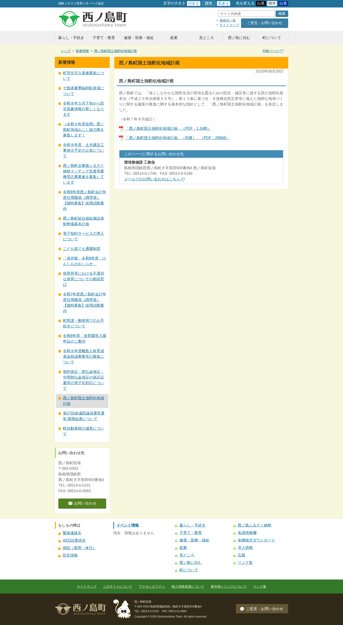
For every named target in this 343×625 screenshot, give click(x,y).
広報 (241, 555)
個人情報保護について (188, 586)
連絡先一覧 (228, 20)
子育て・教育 (104, 38)
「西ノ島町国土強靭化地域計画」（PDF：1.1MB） (168, 128)
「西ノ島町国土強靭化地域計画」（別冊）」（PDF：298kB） (177, 138)
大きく (223, 3)
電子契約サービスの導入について (83, 236)
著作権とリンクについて (229, 586)
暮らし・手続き (71, 38)
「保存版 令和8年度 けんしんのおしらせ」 (84, 261)
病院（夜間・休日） (79, 548)
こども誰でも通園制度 (81, 249)
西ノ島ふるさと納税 (254, 525)
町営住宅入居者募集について (83, 76)
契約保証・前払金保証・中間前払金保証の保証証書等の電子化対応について (83, 380)
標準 (208, 3)
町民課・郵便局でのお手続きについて (83, 323)
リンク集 (245, 563)
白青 (283, 3)
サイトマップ (229, 25)
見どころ (206, 38)
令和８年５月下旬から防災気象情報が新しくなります (83, 108)
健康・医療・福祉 (139, 38)
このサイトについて (117, 586)
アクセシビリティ (152, 586)
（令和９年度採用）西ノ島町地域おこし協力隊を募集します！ (83, 129)
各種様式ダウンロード (256, 540)
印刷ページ (270, 51)
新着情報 (82, 51)
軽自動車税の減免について (83, 431)
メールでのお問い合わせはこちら (152, 179)
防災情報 (70, 555)
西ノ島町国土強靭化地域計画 (115, 51)
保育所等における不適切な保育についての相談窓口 (83, 279)
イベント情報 (127, 525)
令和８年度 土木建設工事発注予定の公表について (83, 150)
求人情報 (245, 548)
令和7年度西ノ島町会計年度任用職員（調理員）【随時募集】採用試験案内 (84, 302)
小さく (193, 3)
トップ (65, 51)
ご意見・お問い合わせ (264, 23)
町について (271, 38)
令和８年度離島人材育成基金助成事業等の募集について (83, 356)
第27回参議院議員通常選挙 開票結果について (84, 416)
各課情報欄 (247, 533)
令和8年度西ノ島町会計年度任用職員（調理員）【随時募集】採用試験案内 (84, 200)
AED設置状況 (74, 540)
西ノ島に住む (239, 38)
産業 (174, 38)
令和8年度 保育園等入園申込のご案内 (84, 338)
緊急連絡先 (72, 533)
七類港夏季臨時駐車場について (83, 91)
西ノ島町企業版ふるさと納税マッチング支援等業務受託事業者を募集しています (83, 174)
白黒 (261, 3)
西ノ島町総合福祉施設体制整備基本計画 (83, 221)
